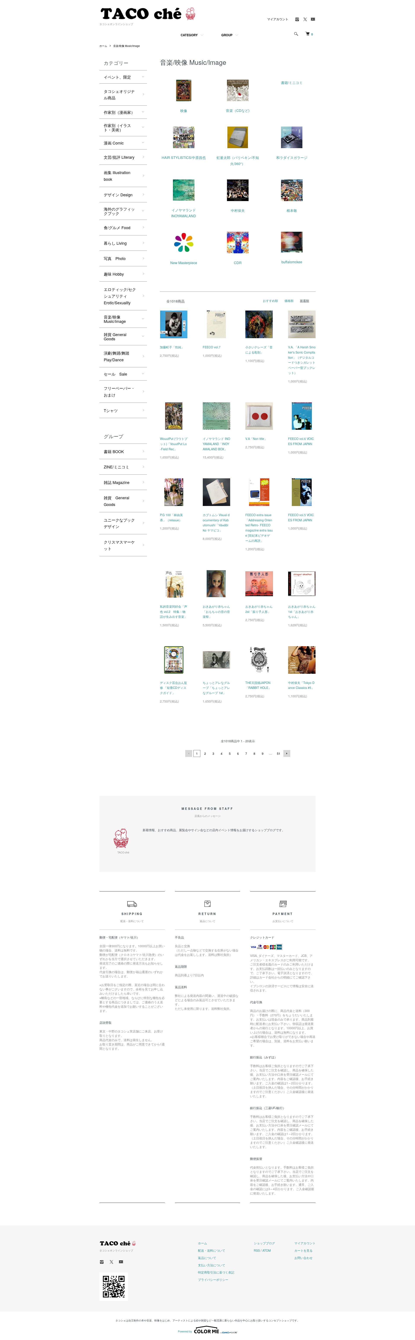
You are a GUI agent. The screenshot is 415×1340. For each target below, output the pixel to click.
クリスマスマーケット (119, 545)
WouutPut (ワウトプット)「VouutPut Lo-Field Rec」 (173, 443)
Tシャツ (111, 410)
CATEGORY (189, 35)
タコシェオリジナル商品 (119, 94)
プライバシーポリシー (213, 1279)
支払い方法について (211, 1265)
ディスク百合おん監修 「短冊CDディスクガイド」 (173, 687)
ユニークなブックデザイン (119, 523)
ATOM (266, 1250)
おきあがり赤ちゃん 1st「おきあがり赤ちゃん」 (301, 611)
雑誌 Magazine (116, 482)
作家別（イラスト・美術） (117, 127)
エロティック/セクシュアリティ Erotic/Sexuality (120, 295)
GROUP (226, 35)
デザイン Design (118, 194)
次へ (286, 753)
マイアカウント (277, 19)
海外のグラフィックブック (119, 211)
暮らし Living (115, 243)
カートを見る (303, 1250)
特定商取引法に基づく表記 (216, 1272)
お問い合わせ (303, 1258)
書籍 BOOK (114, 451)
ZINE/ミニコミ (116, 466)
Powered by (185, 1331)
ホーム (103, 46)
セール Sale (115, 374)
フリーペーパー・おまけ (119, 391)
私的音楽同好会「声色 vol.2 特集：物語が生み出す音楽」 (173, 611)
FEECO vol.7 (211, 347)
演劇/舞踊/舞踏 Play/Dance (116, 356)
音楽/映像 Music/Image (126, 46)
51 (278, 753)
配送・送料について (211, 1250)
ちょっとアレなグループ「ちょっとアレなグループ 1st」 (216, 687)
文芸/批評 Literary (119, 157)
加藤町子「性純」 (172, 347)
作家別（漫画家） (119, 112)
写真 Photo (115, 258)
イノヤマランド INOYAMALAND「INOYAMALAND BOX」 (216, 443)
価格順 (289, 300)
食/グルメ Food (117, 227)
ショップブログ (264, 1243)
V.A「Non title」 (256, 438)
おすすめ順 (270, 300)
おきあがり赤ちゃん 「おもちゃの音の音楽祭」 (216, 611)
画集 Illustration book (117, 176)
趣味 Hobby (114, 274)
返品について (207, 1258)
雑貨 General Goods (115, 336)
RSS (257, 1250)
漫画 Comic (114, 143)
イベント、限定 (117, 77)
